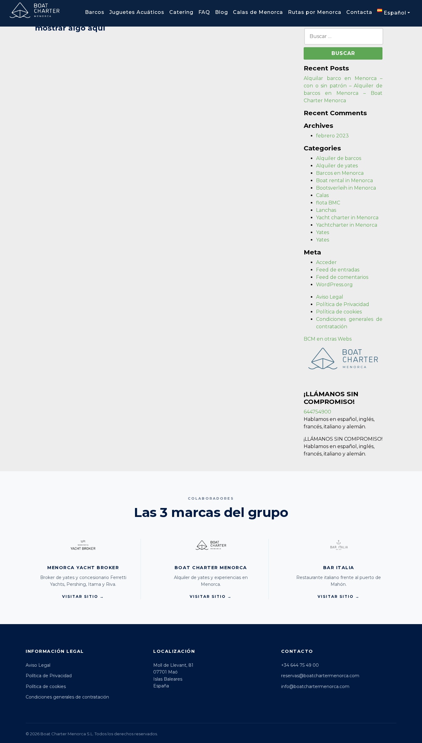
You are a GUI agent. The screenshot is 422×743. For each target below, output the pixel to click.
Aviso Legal (329, 297)
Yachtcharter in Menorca (346, 225)
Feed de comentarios (342, 277)
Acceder (326, 262)
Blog (221, 12)
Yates (322, 232)
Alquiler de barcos (338, 158)
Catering (181, 12)
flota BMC (328, 203)
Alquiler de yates (337, 166)
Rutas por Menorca (314, 12)
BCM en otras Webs (328, 339)
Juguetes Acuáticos (136, 12)
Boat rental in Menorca (344, 180)
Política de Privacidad (342, 304)
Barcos (94, 12)
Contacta (359, 12)
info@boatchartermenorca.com (315, 686)
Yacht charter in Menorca (347, 217)
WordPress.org (334, 285)
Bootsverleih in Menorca (346, 188)
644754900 (317, 412)
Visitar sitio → (83, 596)
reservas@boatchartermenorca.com (320, 675)
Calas (322, 195)
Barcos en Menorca (340, 173)
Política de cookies (339, 312)
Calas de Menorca (258, 12)
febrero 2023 (332, 136)
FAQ (204, 12)
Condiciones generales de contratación (67, 697)
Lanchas (326, 210)
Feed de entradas (337, 270)
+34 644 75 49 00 (300, 665)
